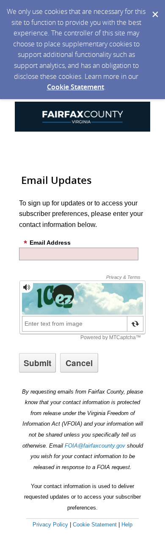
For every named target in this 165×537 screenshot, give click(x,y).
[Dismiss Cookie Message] (154, 8)
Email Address (50, 242)
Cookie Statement (75, 87)
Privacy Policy (50, 524)
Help (126, 524)
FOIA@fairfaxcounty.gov (95, 446)
